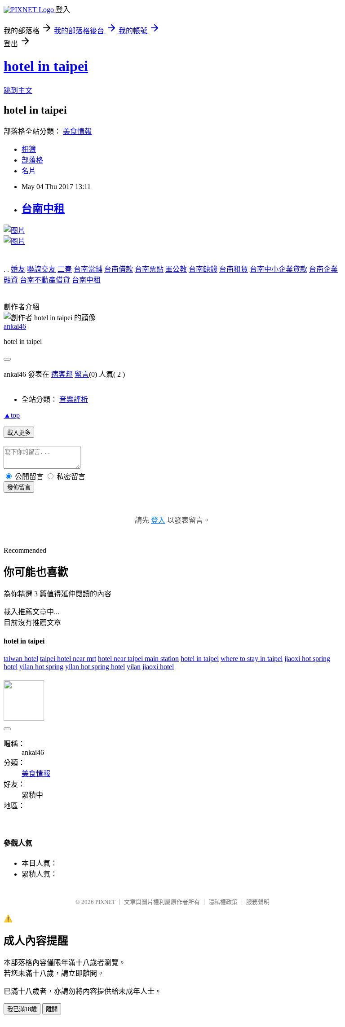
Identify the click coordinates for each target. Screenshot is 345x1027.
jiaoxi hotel (158, 666)
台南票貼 (149, 269)
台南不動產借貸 (45, 280)
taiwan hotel (21, 658)
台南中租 (43, 209)
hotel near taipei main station (138, 658)
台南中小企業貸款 (278, 269)
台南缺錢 (203, 269)
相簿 (29, 149)
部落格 (32, 160)
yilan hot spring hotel (95, 666)
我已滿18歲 (22, 1009)
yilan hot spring (41, 666)
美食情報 (77, 131)
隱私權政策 (223, 902)
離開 (52, 1009)
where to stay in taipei (252, 658)
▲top (12, 415)
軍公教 (176, 269)
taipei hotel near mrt (68, 658)
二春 (65, 269)
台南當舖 (88, 269)
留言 (82, 374)
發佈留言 (19, 487)
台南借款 (118, 269)
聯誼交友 (41, 269)
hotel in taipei (46, 66)
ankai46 (15, 326)
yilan (134, 666)
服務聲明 (258, 902)
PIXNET (105, 902)
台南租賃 (233, 269)
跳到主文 (18, 90)
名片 (29, 171)
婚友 (18, 269)
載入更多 (19, 432)
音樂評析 (73, 399)
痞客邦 (62, 374)
